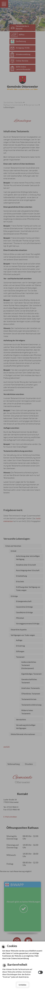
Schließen (22, 985)
